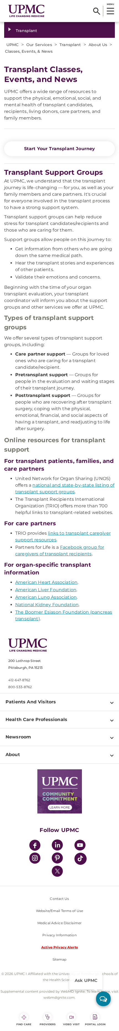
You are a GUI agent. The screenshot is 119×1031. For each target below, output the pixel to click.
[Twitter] (57, 871)
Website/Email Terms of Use (59, 911)
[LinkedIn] (57, 846)
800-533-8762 (20, 687)
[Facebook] (34, 846)
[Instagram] (34, 859)
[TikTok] (80, 859)
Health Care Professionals (36, 719)
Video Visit (71, 1024)
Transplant (26, 30)
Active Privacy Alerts (59, 947)
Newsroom (18, 737)
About (13, 754)
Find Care (23, 1024)
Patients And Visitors (31, 701)
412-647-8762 (19, 680)
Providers (48, 1024)
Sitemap (60, 959)
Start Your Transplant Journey (59, 148)
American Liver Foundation (45, 589)
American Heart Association (46, 582)
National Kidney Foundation (47, 604)
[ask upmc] (103, 999)
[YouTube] (80, 846)
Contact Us (59, 899)
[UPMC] (26, 11)
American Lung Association (46, 597)
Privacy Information (59, 935)
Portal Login (95, 1024)
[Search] (96, 11)
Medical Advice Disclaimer (59, 923)
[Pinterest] (57, 859)
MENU (110, 4)
